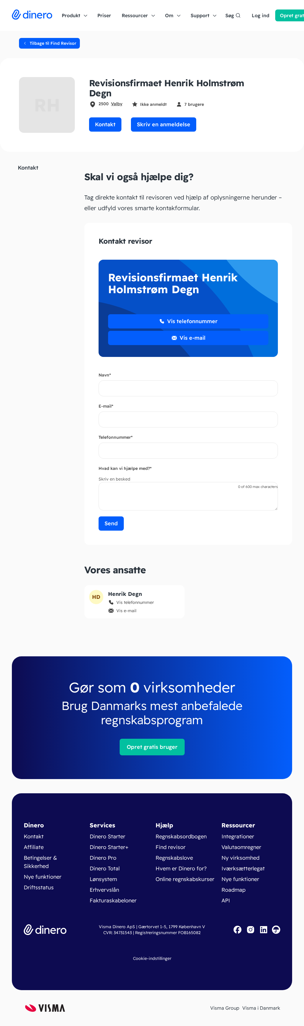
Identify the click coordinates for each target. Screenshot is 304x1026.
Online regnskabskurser (185, 879)
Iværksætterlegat (243, 868)
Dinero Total (105, 868)
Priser (104, 15)
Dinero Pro (103, 857)
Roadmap (233, 889)
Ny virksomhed (240, 857)
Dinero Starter (107, 836)
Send (111, 523)
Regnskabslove (174, 857)
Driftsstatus (39, 887)
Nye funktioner (42, 876)
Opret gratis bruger (152, 746)
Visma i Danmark (261, 1008)
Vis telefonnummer (192, 321)
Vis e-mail (192, 337)
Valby (116, 103)
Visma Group (224, 1008)
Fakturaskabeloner (113, 900)
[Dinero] (32, 15)
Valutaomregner (241, 847)
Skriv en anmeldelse (163, 124)
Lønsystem (103, 879)
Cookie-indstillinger (152, 958)
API (225, 900)
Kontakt (105, 124)
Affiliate (34, 847)
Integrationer (237, 836)
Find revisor (171, 847)
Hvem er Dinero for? (181, 868)
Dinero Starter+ (109, 847)
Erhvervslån (104, 889)
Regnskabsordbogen (181, 836)
